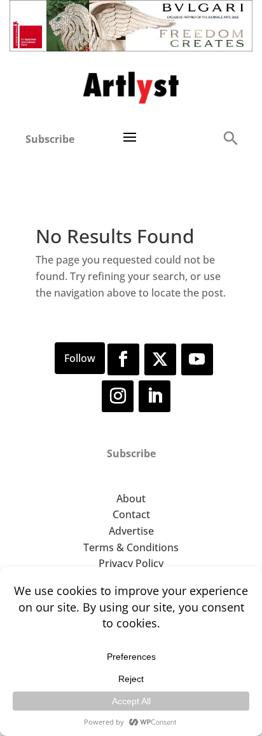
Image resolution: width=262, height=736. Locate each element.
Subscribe (49, 139)
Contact (131, 514)
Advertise (131, 531)
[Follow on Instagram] (118, 396)
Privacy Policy (131, 563)
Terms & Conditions (131, 547)
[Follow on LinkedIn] (154, 396)
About (131, 498)
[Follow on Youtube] (197, 359)
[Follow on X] (160, 359)
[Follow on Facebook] (123, 359)
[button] (230, 137)
